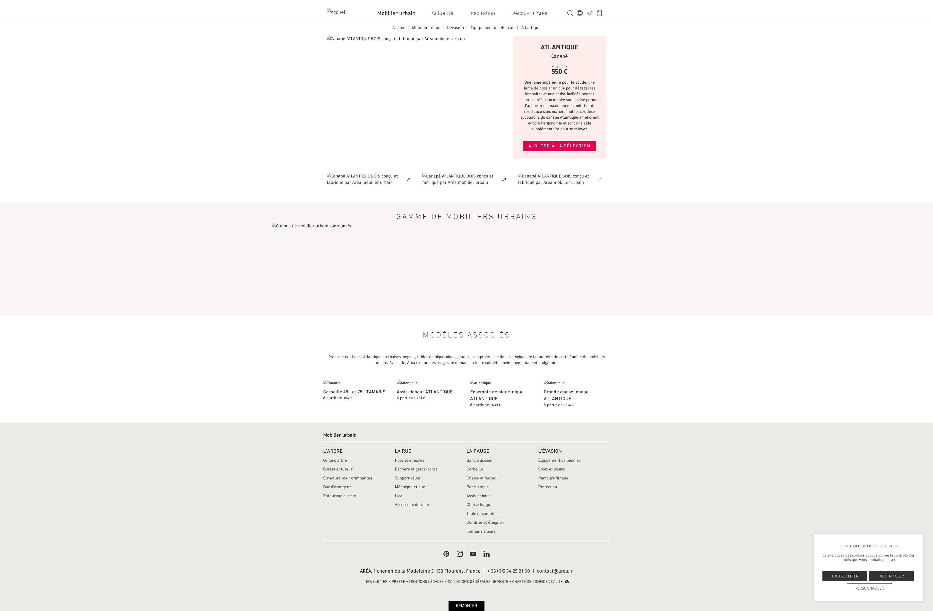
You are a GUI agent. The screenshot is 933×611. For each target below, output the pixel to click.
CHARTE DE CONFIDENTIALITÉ (537, 581)
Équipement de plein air (559, 460)
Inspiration (482, 12)
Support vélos (407, 478)
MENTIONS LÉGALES (426, 581)
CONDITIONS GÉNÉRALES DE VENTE (478, 581)
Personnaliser (869, 588)
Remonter (466, 605)
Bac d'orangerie (337, 486)
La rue (403, 451)
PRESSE (398, 581)
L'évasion (550, 451)
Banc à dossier (479, 460)
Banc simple (477, 486)
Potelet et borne (409, 460)
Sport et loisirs (551, 469)
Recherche (572, 12)
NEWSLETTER (376, 581)
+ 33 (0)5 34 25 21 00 (508, 571)
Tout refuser (891, 576)
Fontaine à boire (481, 531)
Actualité (442, 12)
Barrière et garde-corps (416, 469)
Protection (547, 486)
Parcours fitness (553, 478)
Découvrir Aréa (529, 12)
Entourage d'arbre (339, 495)
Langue (582, 12)
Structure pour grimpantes (347, 478)
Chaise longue (479, 504)
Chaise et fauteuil (482, 478)
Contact (591, 12)
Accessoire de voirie (412, 504)
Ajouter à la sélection (559, 145)
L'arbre (333, 451)
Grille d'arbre (335, 460)
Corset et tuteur (338, 469)
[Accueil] (340, 13)
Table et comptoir (482, 513)
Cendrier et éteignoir (485, 522)
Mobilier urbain (396, 12)
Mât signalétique (410, 486)
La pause (477, 451)
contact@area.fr (555, 571)
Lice (398, 495)
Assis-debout (478, 495)
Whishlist (601, 12)
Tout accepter (845, 576)
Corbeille (474, 469)
